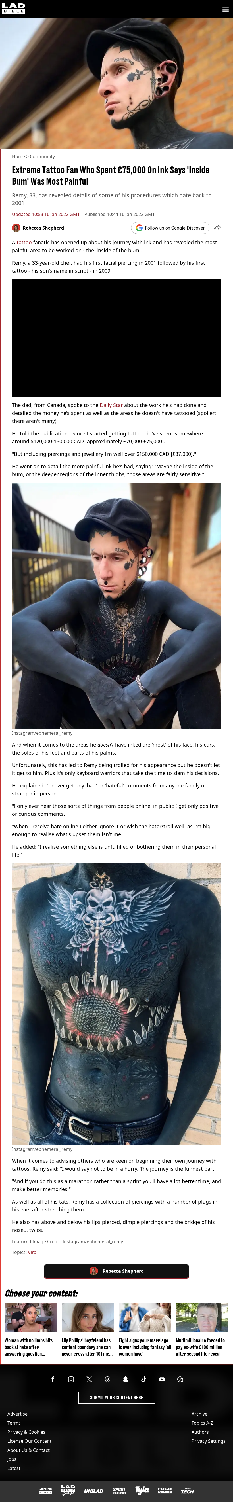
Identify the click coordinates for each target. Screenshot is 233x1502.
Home (18, 156)
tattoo (24, 242)
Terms (14, 1423)
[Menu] (225, 9)
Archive (199, 1414)
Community (42, 156)
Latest (13, 1468)
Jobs (11, 1459)
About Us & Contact (28, 1450)
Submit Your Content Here (116, 1398)
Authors (200, 1432)
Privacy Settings (209, 1441)
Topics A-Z (202, 1423)
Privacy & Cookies (26, 1432)
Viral (33, 1252)
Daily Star (111, 405)
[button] (217, 228)
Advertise (17, 1414)
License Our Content (29, 1441)
